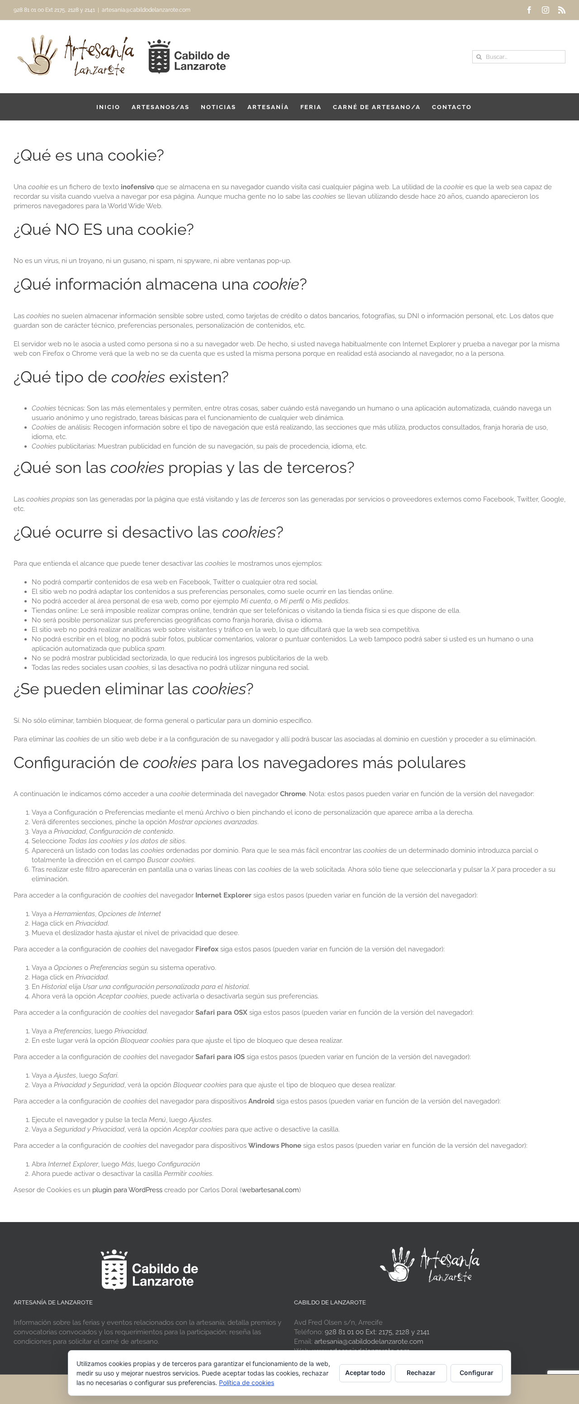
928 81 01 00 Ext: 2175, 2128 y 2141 (377, 1332)
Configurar (477, 1372)
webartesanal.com (270, 1190)
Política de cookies (246, 1382)
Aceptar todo (365, 1372)
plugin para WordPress (127, 1190)
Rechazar (421, 1372)
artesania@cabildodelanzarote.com (146, 10)
